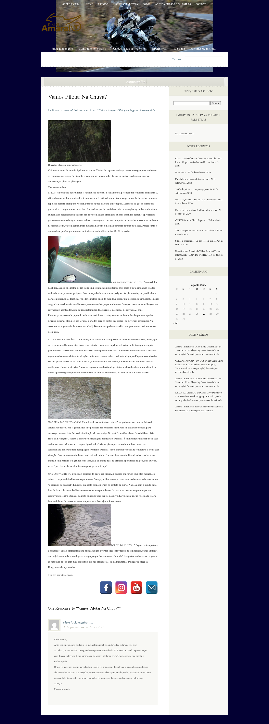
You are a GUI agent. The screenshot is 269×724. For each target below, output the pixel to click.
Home (89, 4)
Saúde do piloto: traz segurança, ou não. (193, 189)
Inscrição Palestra (125, 4)
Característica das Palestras (129, 48)
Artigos (103, 4)
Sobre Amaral (71, 4)
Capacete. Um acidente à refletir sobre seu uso (196, 209)
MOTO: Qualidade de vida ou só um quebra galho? (199, 199)
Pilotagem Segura (62, 48)
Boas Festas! (181, 172)
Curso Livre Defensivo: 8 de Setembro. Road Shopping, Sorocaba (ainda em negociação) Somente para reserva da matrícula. (198, 350)
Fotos (146, 4)
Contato (201, 4)
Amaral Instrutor (183, 346)
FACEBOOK (159, 48)
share (136, 81)
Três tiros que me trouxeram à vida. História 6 (196, 230)
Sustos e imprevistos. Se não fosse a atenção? (196, 240)
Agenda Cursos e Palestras (173, 4)
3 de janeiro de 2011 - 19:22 (83, 627)
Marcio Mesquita (75, 622)
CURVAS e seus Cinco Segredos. (191, 220)
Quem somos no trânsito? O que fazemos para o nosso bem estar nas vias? (213, 82)
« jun (175, 322)
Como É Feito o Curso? (93, 48)
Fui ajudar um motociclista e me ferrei (192, 179)
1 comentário (150, 96)
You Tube (179, 48)
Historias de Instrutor (203, 48)
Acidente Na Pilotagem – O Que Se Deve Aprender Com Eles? (60, 82)
